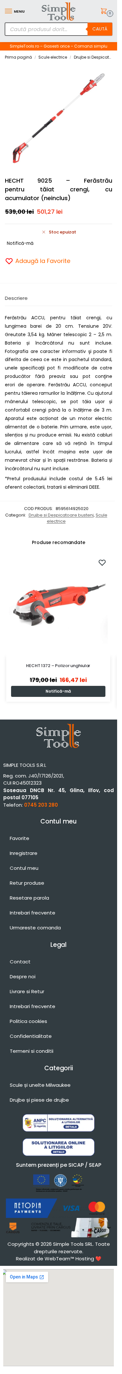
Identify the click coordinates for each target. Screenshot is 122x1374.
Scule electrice (52, 57)
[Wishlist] (102, 562)
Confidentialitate (31, 1036)
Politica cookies (28, 1021)
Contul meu (24, 868)
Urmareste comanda (35, 927)
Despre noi (22, 976)
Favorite (19, 838)
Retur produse (27, 883)
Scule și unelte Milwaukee (40, 1085)
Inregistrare (23, 853)
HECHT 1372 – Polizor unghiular (58, 666)
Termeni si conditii (31, 1051)
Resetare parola (29, 897)
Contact (20, 961)
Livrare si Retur (27, 991)
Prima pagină (18, 57)
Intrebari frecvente (32, 912)
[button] (105, 12)
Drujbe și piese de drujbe (39, 1099)
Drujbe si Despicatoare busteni (61, 515)
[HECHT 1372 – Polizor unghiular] (58, 604)
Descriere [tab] (16, 298)
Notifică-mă (20, 243)
